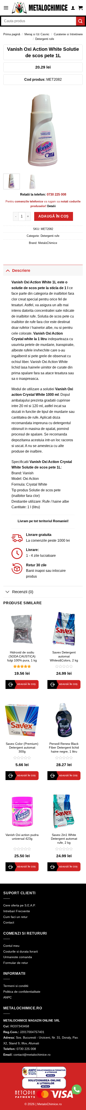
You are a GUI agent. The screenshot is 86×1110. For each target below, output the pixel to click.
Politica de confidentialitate (21, 991)
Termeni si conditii (15, 986)
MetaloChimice (47, 243)
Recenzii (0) (22, 592)
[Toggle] (7, 270)
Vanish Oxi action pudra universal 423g (22, 837)
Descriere (21, 270)
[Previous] (10, 130)
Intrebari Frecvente (16, 911)
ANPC (7, 997)
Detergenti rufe (44, 39)
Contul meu (11, 945)
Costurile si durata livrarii (20, 951)
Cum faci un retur (15, 917)
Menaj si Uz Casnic (36, 34)
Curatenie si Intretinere (68, 34)
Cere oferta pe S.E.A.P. (19, 905)
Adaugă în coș (53, 216)
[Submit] (80, 21)
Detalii (51, 206)
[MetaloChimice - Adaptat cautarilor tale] (39, 8)
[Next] (76, 130)
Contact (8, 922)
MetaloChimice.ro (49, 1104)
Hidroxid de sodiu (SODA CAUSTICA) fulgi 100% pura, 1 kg (22, 656)
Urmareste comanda (17, 957)
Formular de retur (15, 963)
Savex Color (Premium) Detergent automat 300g (22, 747)
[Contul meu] (73, 8)
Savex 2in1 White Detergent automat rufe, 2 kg (64, 838)
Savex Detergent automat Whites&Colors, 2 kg (64, 656)
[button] (6, 7)
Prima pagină (11, 34)
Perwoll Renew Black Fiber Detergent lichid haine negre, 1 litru (64, 747)
